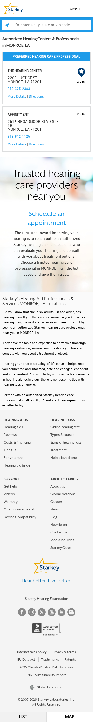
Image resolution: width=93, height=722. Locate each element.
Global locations (62, 494)
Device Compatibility (20, 517)
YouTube (52, 612)
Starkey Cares (60, 548)
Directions (36, 96)
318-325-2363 (19, 88)
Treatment (58, 450)
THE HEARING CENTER (25, 70)
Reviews (10, 435)
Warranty (11, 502)
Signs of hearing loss (65, 442)
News (54, 509)
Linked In (61, 612)
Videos (9, 494)
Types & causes (62, 435)
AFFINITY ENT (18, 114)
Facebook (22, 612)
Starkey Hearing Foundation (46, 599)
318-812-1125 (19, 136)
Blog (53, 517)
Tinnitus (10, 450)
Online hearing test (65, 427)
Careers (56, 502)
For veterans (13, 458)
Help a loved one (63, 458)
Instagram (32, 612)
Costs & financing (17, 442)
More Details (17, 96)
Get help (10, 486)
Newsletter (58, 525)
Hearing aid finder (17, 465)
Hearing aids (13, 427)
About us (57, 486)
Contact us (58, 532)
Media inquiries (62, 540)
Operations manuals (19, 509)
